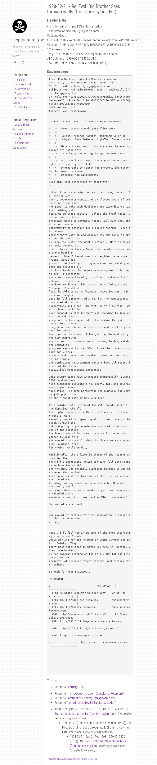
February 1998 (75, 687)
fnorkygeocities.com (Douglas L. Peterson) (95, 693)
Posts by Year (22, 93)
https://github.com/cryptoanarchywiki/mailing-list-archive (72, 759)
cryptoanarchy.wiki (30, 40)
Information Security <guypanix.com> (92, 698)
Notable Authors (24, 107)
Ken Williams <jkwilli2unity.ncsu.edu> (91, 702)
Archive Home (22, 88)
